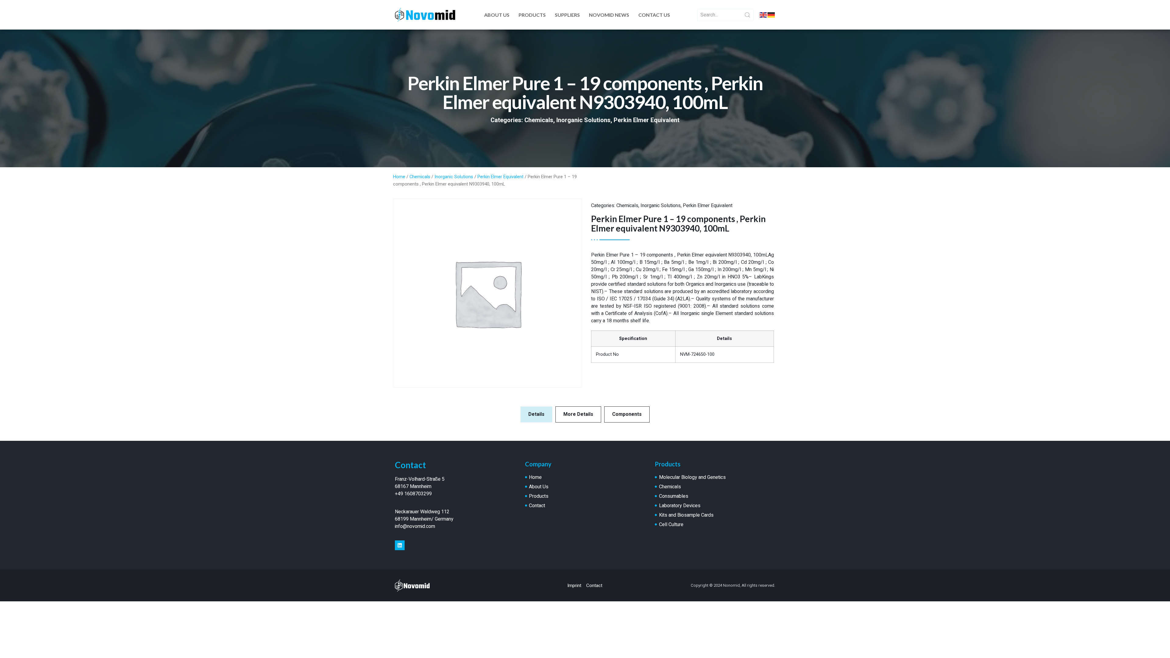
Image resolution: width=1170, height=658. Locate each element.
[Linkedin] (400, 545)
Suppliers (567, 15)
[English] (764, 15)
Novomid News (609, 15)
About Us (496, 15)
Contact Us (654, 15)
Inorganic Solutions (583, 120)
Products (532, 15)
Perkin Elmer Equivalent (646, 120)
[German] (771, 15)
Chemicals (538, 120)
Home (399, 177)
